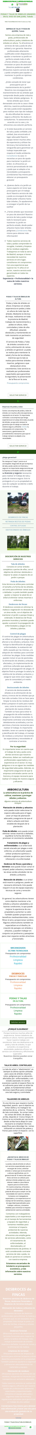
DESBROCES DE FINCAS (18, 517)
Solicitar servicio (18, 1022)
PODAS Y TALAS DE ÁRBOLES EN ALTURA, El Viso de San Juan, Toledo (18, 21)
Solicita (24, 427)
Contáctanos (22, 230)
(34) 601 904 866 (15, 1428)
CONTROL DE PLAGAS (18, 526)
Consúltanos (12, 156)
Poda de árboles (18, 581)
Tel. (14, 7)
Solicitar (18, 1418)
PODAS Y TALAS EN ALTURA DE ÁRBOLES (17, 1422)
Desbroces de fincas (18, 604)
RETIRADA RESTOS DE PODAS (18, 521)
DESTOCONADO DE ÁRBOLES (18, 530)
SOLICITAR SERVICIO (18, 395)
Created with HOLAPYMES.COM (15, 1433)
